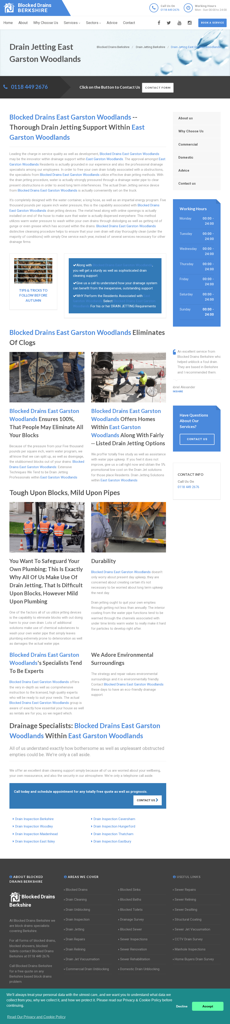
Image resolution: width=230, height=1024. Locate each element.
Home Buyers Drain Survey (194, 959)
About (23, 23)
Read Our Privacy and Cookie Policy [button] (36, 1017)
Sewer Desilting (186, 910)
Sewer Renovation (133, 949)
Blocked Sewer (131, 929)
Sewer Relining (185, 899)
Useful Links (188, 877)
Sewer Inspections (134, 939)
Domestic (185, 157)
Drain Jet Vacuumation (83, 959)
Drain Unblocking (78, 910)
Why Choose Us (45, 23)
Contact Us (146, 800)
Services (71, 23)
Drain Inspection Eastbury (112, 841)
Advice (112, 23)
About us (185, 118)
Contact (129, 23)
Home (8, 23)
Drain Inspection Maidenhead (36, 834)
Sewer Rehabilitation (135, 959)
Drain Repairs (75, 939)
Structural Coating (188, 919)
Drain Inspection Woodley (34, 826)
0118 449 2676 (170, 9)
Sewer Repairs (185, 890)
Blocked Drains (77, 890)
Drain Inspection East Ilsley (35, 841)
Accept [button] (207, 1006)
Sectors (92, 23)
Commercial (188, 144)
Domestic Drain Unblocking (139, 969)
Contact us (187, 183)
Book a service (212, 22)
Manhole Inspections (190, 949)
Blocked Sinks (130, 890)
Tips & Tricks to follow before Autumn (33, 295)
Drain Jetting (75, 929)
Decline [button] (182, 1006)
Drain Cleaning (76, 899)
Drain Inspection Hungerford (114, 826)
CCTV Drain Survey (189, 939)
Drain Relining (75, 949)
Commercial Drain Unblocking (87, 969)
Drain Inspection (78, 919)
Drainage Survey (132, 919)
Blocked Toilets (131, 910)
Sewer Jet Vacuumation (192, 929)
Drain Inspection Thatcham (113, 834)
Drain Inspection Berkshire (34, 819)
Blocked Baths (130, 899)
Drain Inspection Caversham (114, 819)
